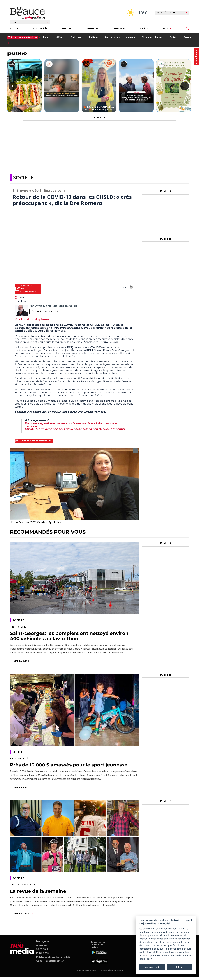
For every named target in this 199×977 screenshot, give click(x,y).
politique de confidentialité (165, 955)
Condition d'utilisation (50, 961)
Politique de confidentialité (53, 957)
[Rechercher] (187, 28)
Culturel (174, 37)
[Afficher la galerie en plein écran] (135, 451)
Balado (188, 37)
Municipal (130, 37)
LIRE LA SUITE (21, 660)
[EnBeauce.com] (22, 952)
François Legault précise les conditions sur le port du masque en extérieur (71, 424)
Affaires (60, 37)
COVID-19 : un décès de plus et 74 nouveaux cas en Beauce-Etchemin (75, 429)
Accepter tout (152, 967)
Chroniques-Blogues (153, 37)
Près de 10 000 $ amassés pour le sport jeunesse (68, 765)
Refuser (179, 967)
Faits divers (77, 37)
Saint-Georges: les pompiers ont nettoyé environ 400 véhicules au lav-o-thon (69, 636)
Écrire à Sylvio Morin (45, 311)
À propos (41, 945)
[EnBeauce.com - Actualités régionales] (27, 13)
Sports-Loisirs (112, 37)
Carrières (42, 949)
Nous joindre (44, 941)
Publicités (42, 953)
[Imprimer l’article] (131, 287)
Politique (94, 37)
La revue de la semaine (38, 891)
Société (47, 37)
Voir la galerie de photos (32, 319)
